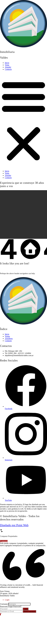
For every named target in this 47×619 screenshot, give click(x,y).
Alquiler (8, 67)
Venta (7, 65)
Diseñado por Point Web (14, 525)
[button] (23, 120)
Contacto (8, 69)
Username (4, 604)
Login (25, 609)
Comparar (4, 541)
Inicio (7, 63)
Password (3, 606)
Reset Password (29, 611)
